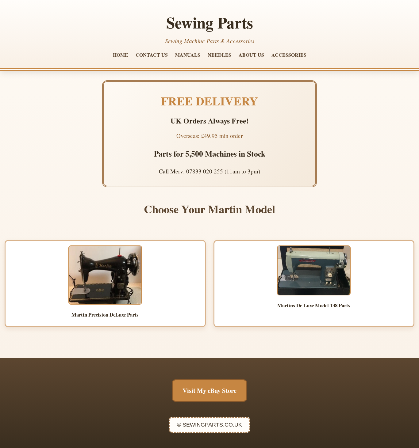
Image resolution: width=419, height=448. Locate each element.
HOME (120, 54)
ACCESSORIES (288, 54)
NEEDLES (219, 54)
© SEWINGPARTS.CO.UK (209, 425)
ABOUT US (251, 54)
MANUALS (187, 54)
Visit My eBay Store (209, 390)
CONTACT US (152, 54)
